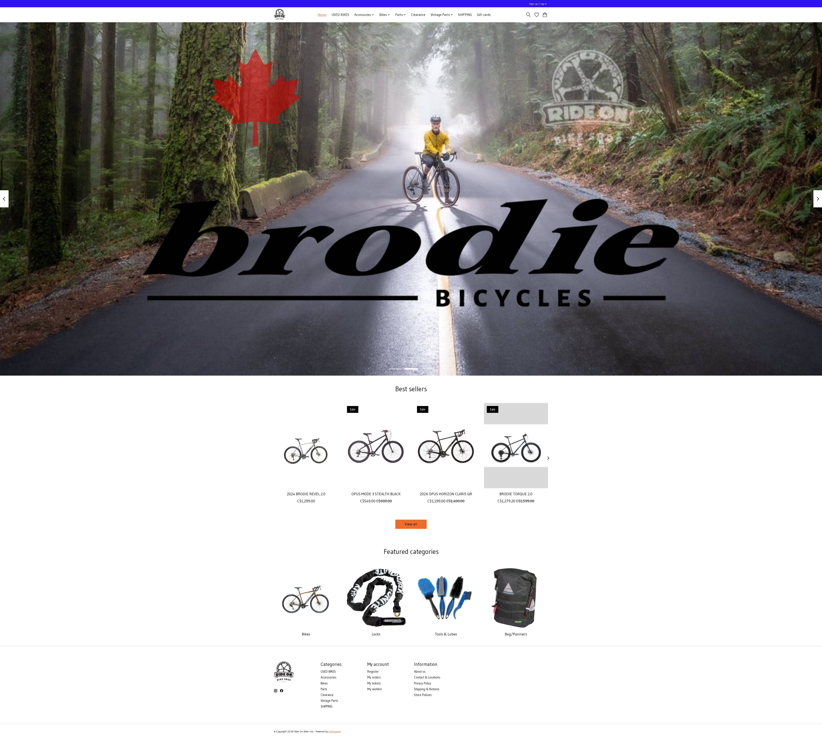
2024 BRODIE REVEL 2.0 (306, 493)
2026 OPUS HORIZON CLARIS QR (446, 493)
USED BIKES (340, 15)
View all (411, 524)
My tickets (374, 683)
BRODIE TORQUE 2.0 (515, 493)
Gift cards (484, 15)
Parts (324, 689)
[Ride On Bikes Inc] (279, 15)
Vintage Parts (329, 701)
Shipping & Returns (426, 689)
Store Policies (423, 695)
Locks (376, 634)
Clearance (418, 15)
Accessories (328, 677)
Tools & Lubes (446, 634)
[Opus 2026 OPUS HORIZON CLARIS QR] (446, 445)
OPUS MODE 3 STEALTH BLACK (376, 493)
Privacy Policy (422, 683)
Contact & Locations (427, 677)
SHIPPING (465, 15)
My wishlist (374, 689)
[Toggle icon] (528, 15)
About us (420, 672)
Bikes (306, 634)
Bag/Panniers (516, 634)
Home (322, 15)
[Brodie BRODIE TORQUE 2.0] (516, 445)
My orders (374, 677)
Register (373, 672)
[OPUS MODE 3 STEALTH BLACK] (376, 445)
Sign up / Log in (538, 3)
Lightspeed (334, 731)
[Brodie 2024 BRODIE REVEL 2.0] (306, 445)
